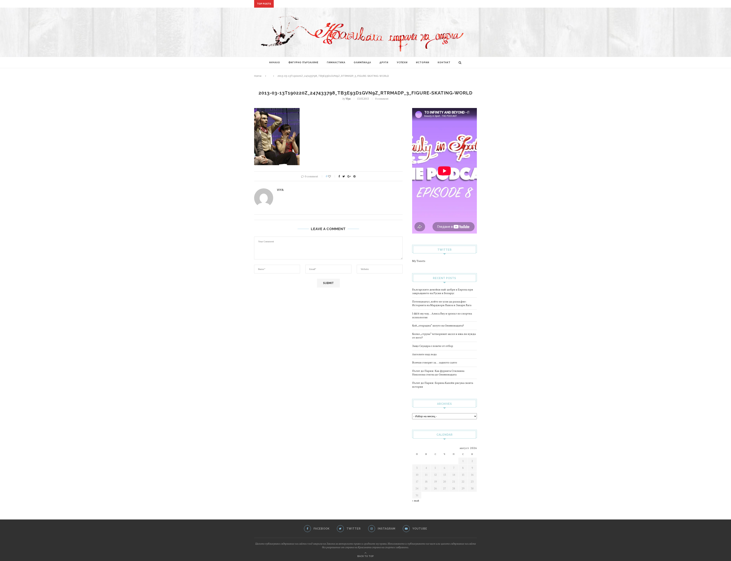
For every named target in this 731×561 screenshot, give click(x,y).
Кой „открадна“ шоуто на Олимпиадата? (438, 325)
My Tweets (418, 261)
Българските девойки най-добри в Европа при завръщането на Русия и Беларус (442, 291)
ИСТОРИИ (422, 62)
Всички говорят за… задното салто (434, 362)
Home (258, 75)
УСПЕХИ (402, 62)
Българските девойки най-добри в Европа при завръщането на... (324, 4)
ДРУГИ (383, 62)
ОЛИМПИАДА (362, 62)
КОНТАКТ (444, 62)
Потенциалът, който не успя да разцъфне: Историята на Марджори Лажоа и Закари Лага (441, 303)
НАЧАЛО (274, 62)
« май (415, 500)
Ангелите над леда (424, 354)
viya (348, 98)
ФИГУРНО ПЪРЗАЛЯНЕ (303, 62)
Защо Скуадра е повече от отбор (432, 346)
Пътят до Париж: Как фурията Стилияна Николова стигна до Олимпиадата (438, 372)
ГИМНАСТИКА (336, 62)
